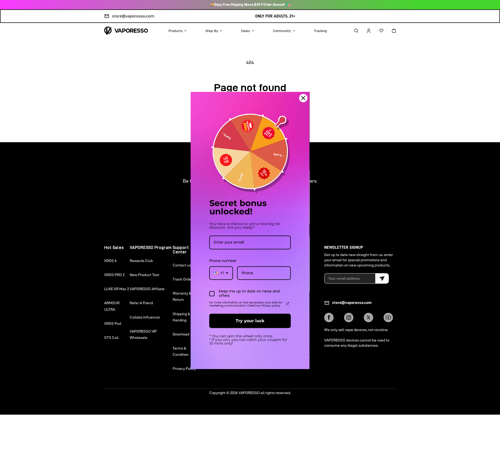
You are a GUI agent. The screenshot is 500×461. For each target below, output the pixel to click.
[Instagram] (348, 317)
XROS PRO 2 (114, 275)
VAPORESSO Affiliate (147, 289)
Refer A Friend (141, 303)
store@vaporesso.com (133, 16)
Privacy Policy (184, 368)
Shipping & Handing (181, 317)
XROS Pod (112, 323)
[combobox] (221, 273)
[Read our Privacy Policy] (288, 303)
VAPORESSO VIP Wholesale (143, 334)
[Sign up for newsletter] (382, 278)
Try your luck (250, 320)
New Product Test (144, 275)
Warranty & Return (182, 296)
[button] (351, 30)
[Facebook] (329, 317)
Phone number (222, 260)
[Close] (303, 98)
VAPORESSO (249, 393)
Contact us (182, 265)
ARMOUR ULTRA (112, 306)
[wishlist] (377, 30)
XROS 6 (110, 261)
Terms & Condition (181, 351)
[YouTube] (388, 317)
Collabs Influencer (145, 317)
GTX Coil (111, 337)
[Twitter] (368, 317)
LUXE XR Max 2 (116, 289)
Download (181, 334)
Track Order (182, 279)
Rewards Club (141, 261)
